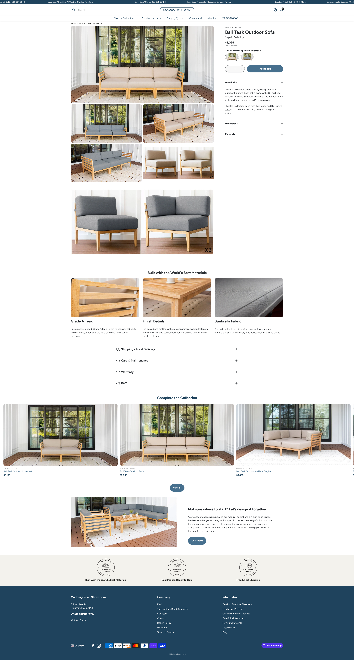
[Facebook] (93, 646)
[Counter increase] (241, 68)
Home (73, 23)
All (80, 23)
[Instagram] (99, 646)
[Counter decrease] (228, 68)
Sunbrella (248, 96)
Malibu (262, 106)
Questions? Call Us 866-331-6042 (104, 2)
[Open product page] (60, 435)
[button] (89, 10)
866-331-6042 (78, 619)
